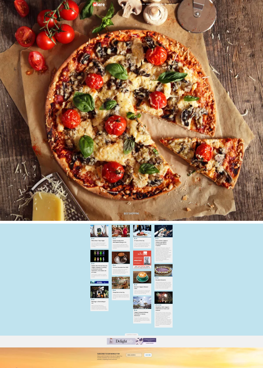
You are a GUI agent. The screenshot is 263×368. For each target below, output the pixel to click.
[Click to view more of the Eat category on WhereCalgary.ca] (99, 238)
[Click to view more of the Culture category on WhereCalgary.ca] (164, 305)
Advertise (164, 4)
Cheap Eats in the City (119, 292)
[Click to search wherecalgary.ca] (172, 3)
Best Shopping (131, 214)
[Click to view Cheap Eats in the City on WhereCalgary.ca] (121, 283)
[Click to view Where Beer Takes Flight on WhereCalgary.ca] (99, 231)
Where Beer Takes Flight (98, 240)
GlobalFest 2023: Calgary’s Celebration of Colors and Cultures (162, 308)
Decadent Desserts (161, 280)
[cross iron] (131, 344)
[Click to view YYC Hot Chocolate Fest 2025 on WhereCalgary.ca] (121, 258)
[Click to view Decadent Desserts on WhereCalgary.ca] (164, 270)
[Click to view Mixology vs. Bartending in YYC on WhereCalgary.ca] (99, 292)
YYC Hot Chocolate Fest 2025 (120, 267)
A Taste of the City (139, 240)
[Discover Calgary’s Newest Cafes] (142, 269)
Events (148, 4)
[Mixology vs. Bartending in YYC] (99, 283)
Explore (142, 4)
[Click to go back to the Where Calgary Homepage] (98, 4)
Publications (156, 4)
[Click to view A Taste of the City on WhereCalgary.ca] (142, 231)
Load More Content (132, 334)
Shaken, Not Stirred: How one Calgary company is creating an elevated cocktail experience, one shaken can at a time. (99, 269)
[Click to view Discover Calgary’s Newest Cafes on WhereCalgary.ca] (142, 277)
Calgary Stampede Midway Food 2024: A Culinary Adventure (141, 314)
